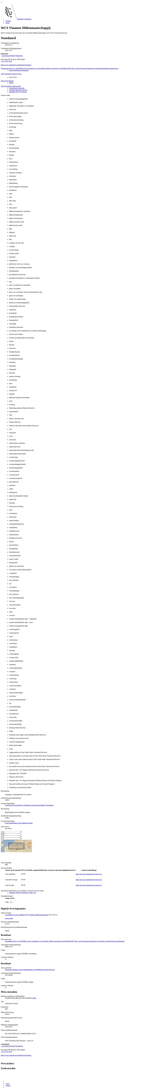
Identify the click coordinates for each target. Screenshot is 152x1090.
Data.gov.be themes (7, 81)
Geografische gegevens (16, 88)
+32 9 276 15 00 (6, 61)
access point (9, 918)
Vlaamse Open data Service (18, 90)
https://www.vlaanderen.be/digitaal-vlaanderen (16, 65)
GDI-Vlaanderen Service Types (11, 74)
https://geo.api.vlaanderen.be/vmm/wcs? (89, 874)
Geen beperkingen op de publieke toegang (19, 823)
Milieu (11, 83)
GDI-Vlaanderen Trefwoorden (11, 86)
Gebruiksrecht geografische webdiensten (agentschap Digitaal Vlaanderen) (29, 805)
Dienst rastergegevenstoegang (19, 70)
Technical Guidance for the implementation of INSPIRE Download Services (30, 970)
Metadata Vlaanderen (24, 19)
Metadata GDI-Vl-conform (18, 92)
